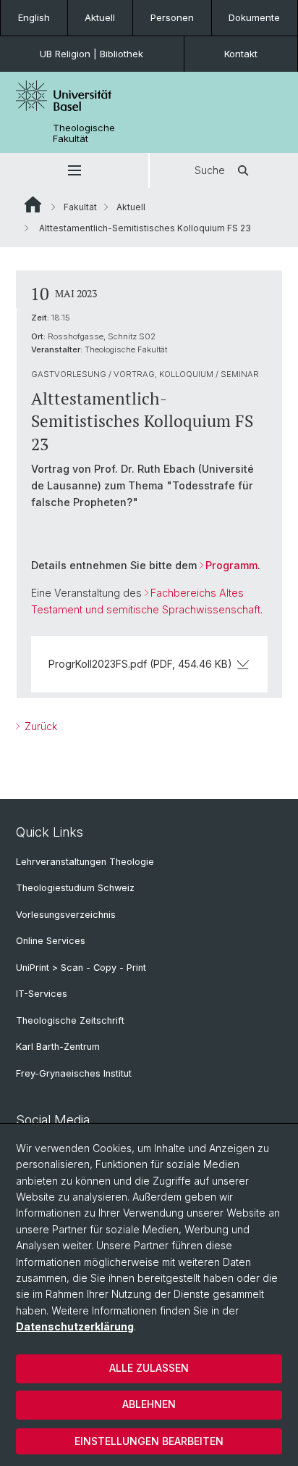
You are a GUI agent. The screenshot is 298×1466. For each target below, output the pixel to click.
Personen (172, 17)
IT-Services (41, 993)
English (34, 17)
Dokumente (254, 17)
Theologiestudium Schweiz (75, 887)
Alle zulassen (149, 1368)
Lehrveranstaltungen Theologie (85, 861)
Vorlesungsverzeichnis (66, 914)
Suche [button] (210, 170)
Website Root (33, 204)
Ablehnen (149, 1404)
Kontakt (240, 53)
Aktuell (100, 17)
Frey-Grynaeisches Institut (74, 1073)
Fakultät (80, 207)
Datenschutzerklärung (75, 1326)
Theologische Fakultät (84, 133)
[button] (74, 170)
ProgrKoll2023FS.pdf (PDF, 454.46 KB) (140, 664)
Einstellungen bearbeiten (149, 1441)
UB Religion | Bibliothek (91, 53)
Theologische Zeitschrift (70, 1020)
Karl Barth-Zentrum (58, 1046)
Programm (231, 565)
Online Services (50, 940)
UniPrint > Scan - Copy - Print (81, 967)
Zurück (39, 726)
